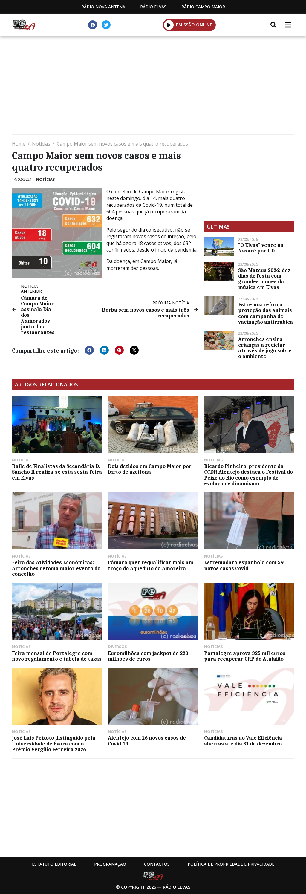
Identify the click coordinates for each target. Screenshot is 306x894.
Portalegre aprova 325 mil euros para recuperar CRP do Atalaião (244, 656)
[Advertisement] (153, 86)
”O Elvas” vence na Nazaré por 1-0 (261, 248)
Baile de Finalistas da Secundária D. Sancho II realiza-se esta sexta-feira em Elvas (57, 471)
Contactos (157, 864)
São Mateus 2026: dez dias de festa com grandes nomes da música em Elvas (264, 278)
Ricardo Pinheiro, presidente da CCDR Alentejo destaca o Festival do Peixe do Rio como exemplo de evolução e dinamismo (248, 474)
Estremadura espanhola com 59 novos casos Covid (244, 565)
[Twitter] (106, 24)
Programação (110, 864)
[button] (169, 25)
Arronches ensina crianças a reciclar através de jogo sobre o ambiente (265, 347)
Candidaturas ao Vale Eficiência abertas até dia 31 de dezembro (243, 740)
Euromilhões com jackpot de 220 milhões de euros (148, 656)
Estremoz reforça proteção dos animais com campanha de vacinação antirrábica (265, 313)
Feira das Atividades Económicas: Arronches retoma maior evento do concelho (56, 568)
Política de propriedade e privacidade (231, 864)
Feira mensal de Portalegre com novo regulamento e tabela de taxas (57, 656)
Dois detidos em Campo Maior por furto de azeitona (150, 469)
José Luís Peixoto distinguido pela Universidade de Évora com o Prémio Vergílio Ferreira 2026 (53, 743)
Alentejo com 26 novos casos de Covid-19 (147, 740)
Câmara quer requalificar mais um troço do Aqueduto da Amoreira (150, 565)
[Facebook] (92, 24)
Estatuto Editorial (54, 864)
